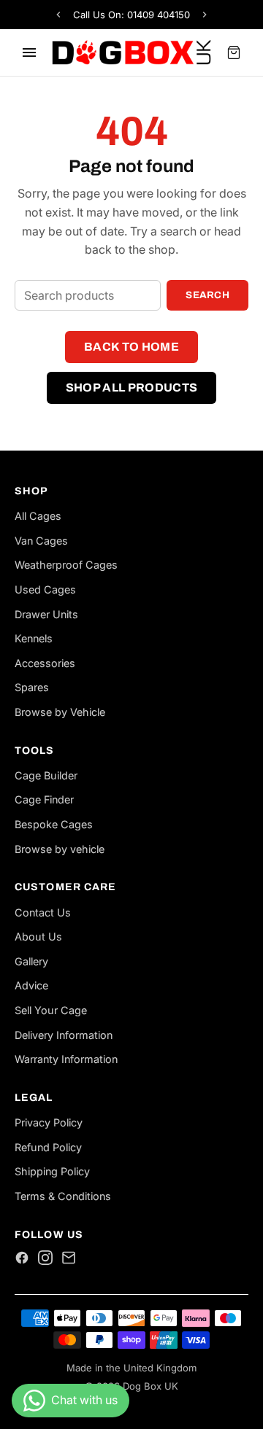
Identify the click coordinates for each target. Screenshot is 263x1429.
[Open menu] (29, 52)
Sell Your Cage (51, 1010)
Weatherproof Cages (66, 564)
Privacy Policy (49, 1122)
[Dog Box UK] (131, 52)
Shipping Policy (52, 1171)
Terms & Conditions (63, 1196)
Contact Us (43, 912)
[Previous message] (58, 14)
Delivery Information (64, 1035)
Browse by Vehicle (60, 712)
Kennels (34, 638)
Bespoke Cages (54, 824)
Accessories (45, 663)
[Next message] (204, 14)
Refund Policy (48, 1147)
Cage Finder (44, 799)
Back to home (131, 346)
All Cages (38, 516)
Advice (31, 985)
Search (207, 294)
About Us (38, 936)
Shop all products (131, 387)
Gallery (31, 961)
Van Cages (41, 540)
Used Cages (45, 589)
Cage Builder (46, 775)
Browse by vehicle (59, 849)
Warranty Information (66, 1059)
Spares (32, 687)
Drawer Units (46, 614)
